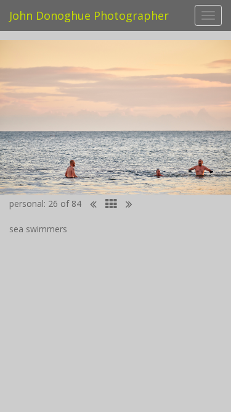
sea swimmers (38, 229)
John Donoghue (89, 15)
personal (26, 203)
